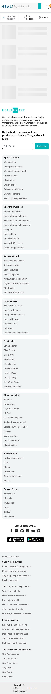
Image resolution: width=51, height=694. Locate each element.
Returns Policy (10, 373)
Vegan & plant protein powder (15, 575)
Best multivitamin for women (17, 220)
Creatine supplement (13, 189)
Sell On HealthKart (12, 440)
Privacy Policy (10, 377)
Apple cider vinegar (12, 476)
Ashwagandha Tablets (14, 261)
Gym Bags (7, 672)
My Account (9, 359)
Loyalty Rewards (11, 409)
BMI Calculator (10, 346)
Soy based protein (10, 580)
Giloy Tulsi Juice (11, 270)
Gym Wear (7, 677)
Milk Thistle (9, 288)
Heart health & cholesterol (14, 596)
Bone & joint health (10, 600)
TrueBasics (9, 503)
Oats (6, 462)
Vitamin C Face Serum (14, 292)
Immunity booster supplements (16, 614)
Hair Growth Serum (12, 310)
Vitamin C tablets (11, 239)
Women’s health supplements (15, 629)
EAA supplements (12, 194)
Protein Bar (9, 472)
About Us (8, 400)
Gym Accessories (10, 654)
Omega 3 (8, 229)
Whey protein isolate (13, 167)
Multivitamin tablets (13, 211)
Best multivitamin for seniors (17, 225)
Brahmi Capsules (11, 274)
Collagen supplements (14, 248)
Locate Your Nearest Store (16, 427)
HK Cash (7, 413)
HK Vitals (8, 498)
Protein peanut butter (13, 458)
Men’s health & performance (15, 634)
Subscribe (41, 146)
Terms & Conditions (12, 386)
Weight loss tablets (11, 591)
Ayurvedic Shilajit (11, 265)
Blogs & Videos (10, 445)
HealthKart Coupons (13, 418)
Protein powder (11, 176)
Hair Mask (8, 328)
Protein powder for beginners (16, 566)
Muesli (7, 467)
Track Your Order (11, 382)
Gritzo (6, 507)
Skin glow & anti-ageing (13, 609)
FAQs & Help (9, 350)
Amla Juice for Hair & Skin (15, 279)
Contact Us (9, 355)
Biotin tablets (10, 234)
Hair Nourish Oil (10, 324)
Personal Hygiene (12, 319)
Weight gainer (10, 185)
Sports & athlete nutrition (13, 638)
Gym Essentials (9, 663)
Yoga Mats (7, 668)
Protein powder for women (14, 571)
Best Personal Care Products (17, 333)
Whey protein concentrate (15, 171)
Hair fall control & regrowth (14, 605)
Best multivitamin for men (15, 216)
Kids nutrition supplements (14, 625)
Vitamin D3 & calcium (13, 243)
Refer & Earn (9, 404)
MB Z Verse (9, 516)
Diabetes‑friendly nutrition (14, 643)
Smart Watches (9, 658)
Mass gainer (9, 180)
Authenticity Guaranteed (15, 422)
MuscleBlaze (9, 494)
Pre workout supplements (15, 198)
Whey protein (10, 162)
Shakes (7, 481)
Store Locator (10, 364)
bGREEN (7, 512)
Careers (7, 431)
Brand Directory (11, 436)
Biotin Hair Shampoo (13, 305)
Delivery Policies (11, 368)
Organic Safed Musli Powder (16, 283)
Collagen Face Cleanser (14, 314)
